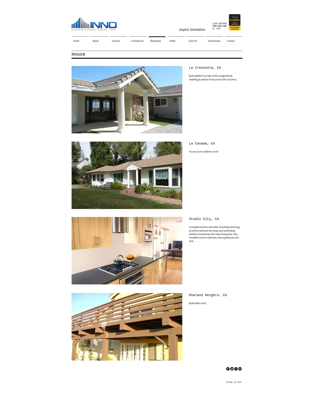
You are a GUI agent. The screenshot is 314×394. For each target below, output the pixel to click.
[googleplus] (236, 369)
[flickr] (240, 369)
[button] (127, 99)
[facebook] (228, 369)
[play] (173, 130)
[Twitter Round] (232, 369)
